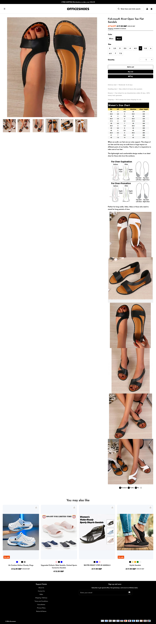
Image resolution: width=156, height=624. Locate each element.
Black (119, 38)
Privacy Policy (41, 608)
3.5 (125, 48)
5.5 (145, 48)
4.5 (135, 48)
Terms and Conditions (41, 601)
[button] (34, 9)
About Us (41, 588)
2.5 (114, 48)
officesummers (12, 621)
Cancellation (41, 604)
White (111, 38)
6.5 (110, 53)
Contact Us (41, 591)
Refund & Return (41, 611)
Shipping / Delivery (41, 598)
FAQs (41, 594)
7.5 (120, 53)
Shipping (110, 28)
